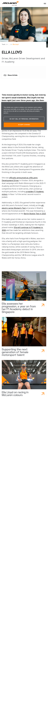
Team (3, 44)
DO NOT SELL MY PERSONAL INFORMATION (24, 119)
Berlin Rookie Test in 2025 (35, 213)
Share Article (12, 75)
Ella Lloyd (16, 44)
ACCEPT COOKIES (24, 124)
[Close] (43, 104)
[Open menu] (45, 3)
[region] (24, 116)
